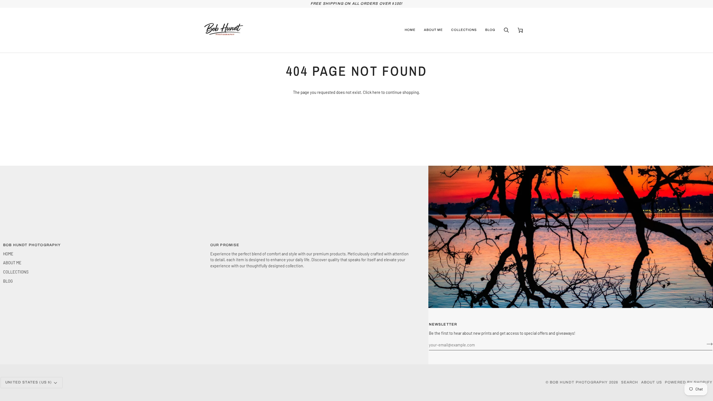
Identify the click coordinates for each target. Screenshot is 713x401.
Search (629, 382)
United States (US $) (28, 382)
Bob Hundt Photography (579, 382)
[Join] (707, 343)
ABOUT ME (12, 262)
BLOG (8, 280)
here (376, 92)
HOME (8, 253)
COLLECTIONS (15, 271)
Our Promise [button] (225, 245)
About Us (651, 382)
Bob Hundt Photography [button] (32, 245)
